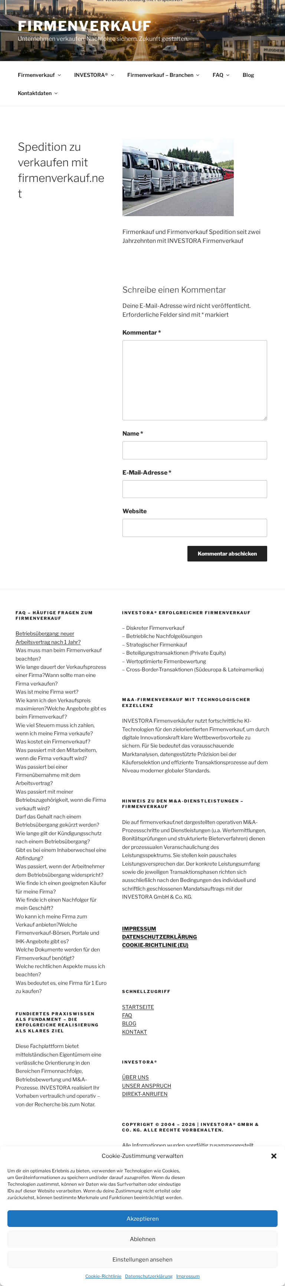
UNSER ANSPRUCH (146, 1085)
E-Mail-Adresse (146, 472)
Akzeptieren (143, 1218)
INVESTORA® (91, 75)
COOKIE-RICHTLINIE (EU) (155, 945)
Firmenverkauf (36, 75)
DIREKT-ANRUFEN (145, 1094)
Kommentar (141, 332)
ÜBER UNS (135, 1077)
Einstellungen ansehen (142, 1259)
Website (134, 511)
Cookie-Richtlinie (103, 1276)
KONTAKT (134, 1032)
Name (132, 433)
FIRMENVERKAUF (85, 26)
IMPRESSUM (139, 928)
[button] (274, 1156)
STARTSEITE (138, 1007)
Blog (248, 75)
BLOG (129, 1023)
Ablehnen (142, 1239)
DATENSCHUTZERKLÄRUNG (159, 937)
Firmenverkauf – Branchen (160, 75)
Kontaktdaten (35, 93)
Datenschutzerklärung (149, 1276)
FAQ (218, 75)
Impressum (188, 1276)
